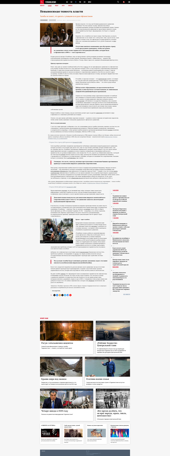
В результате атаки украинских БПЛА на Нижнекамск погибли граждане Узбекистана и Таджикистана (121, 251)
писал (86, 67)
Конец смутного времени (95, 425)
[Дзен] (62, 295)
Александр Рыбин (44, 20)
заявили (63, 274)
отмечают (64, 190)
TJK (75, 2)
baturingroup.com (95, 453)
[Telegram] (65, 295)
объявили (91, 280)
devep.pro (92, 454)
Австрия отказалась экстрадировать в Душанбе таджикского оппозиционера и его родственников (120, 276)
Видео (56, 5)
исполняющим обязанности (59, 171)
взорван (110, 130)
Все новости (126, 294)
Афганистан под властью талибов (73, 20)
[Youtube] (70, 295)
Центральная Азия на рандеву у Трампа (119, 426)
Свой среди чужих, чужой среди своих (72, 426)
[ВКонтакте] (57, 295)
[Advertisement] (85, 307)
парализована (84, 252)
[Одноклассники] (60, 295)
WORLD (89, 2)
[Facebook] (68, 295)
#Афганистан (108, 137)
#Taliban (50, 138)
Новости (42, 5)
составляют (86, 209)
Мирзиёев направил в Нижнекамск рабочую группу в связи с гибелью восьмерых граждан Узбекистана (121, 227)
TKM (80, 2)
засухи (77, 254)
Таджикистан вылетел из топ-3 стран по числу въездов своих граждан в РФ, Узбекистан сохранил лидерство (121, 287)
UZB (84, 2)
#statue (115, 137)
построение (80, 101)
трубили (62, 154)
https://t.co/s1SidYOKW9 (60, 138)
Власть (64, 20)
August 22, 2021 (71, 187)
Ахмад (97, 169)
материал (94, 226)
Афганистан (59, 20)
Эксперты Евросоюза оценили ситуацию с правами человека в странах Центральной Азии (120, 212)
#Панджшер (104, 183)
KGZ (71, 2)
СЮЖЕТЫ (70, 5)
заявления (99, 113)
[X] (54, 295)
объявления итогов (77, 178)
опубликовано (71, 158)
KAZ (67, 2)
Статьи (49, 5)
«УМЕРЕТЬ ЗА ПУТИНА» (48, 425)
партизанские (102, 79)
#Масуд (98, 183)
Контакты (43, 450)
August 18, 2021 (77, 142)
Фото (63, 5)
